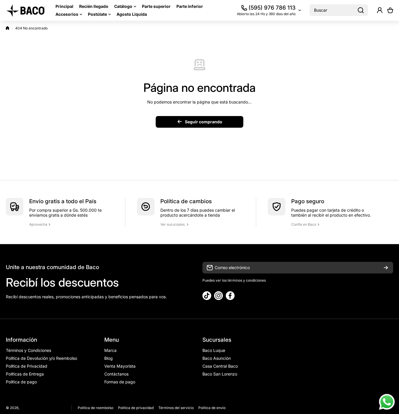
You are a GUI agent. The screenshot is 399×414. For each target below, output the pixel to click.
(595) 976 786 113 (272, 7)
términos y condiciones (246, 280)
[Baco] (26, 10)
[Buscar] (360, 10)
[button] (390, 10)
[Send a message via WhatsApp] (387, 402)
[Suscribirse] (386, 267)
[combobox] (339, 10)
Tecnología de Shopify (48, 408)
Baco (24, 408)
